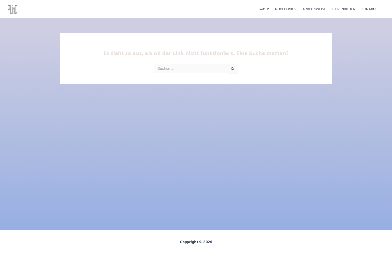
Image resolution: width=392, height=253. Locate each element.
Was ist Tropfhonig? (278, 9)
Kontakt (369, 9)
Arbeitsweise (314, 9)
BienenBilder (343, 9)
